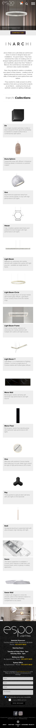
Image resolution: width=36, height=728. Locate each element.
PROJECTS (31, 724)
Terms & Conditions (18, 717)
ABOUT (4, 724)
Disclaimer (25, 717)
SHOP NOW (11, 724)
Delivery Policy (32, 717)
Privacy (15, 718)
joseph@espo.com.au (23, 671)
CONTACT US (18, 725)
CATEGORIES (24, 724)
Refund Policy (10, 718)
